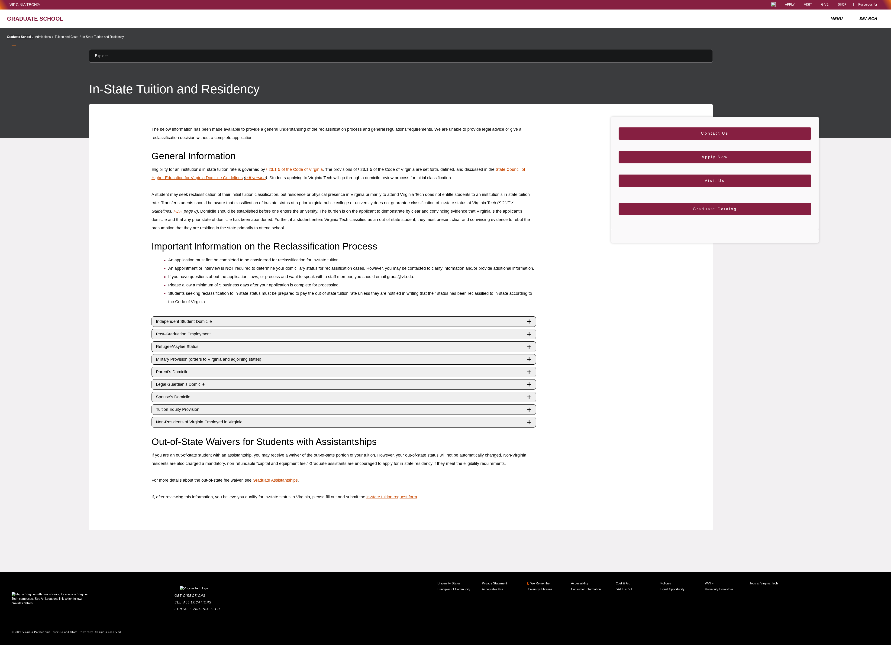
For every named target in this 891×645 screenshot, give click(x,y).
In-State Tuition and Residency (103, 37)
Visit (808, 4)
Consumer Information (586, 589)
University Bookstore (719, 589)
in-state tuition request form (391, 497)
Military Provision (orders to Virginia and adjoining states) (208, 359)
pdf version (255, 177)
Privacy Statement (494, 583)
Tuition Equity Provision (177, 409)
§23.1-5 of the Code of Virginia (294, 169)
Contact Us (715, 133)
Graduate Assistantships (275, 480)
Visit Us (715, 181)
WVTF (709, 583)
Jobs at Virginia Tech (763, 583)
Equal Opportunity (672, 589)
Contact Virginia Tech (198, 609)
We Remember (540, 583)
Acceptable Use (492, 589)
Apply (790, 4)
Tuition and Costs (68, 37)
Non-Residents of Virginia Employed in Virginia (199, 422)
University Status (449, 583)
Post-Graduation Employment (183, 334)
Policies (665, 583)
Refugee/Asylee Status (177, 346)
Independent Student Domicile (184, 321)
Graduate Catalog (715, 209)
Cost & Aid (623, 583)
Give (825, 4)
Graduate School (20, 37)
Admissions (44, 37)
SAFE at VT (624, 589)
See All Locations (194, 602)
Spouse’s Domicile (173, 397)
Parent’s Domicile (172, 371)
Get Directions (191, 595)
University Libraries (539, 589)
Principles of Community (453, 589)
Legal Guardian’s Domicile (180, 384)
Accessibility (579, 583)
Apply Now (715, 157)
